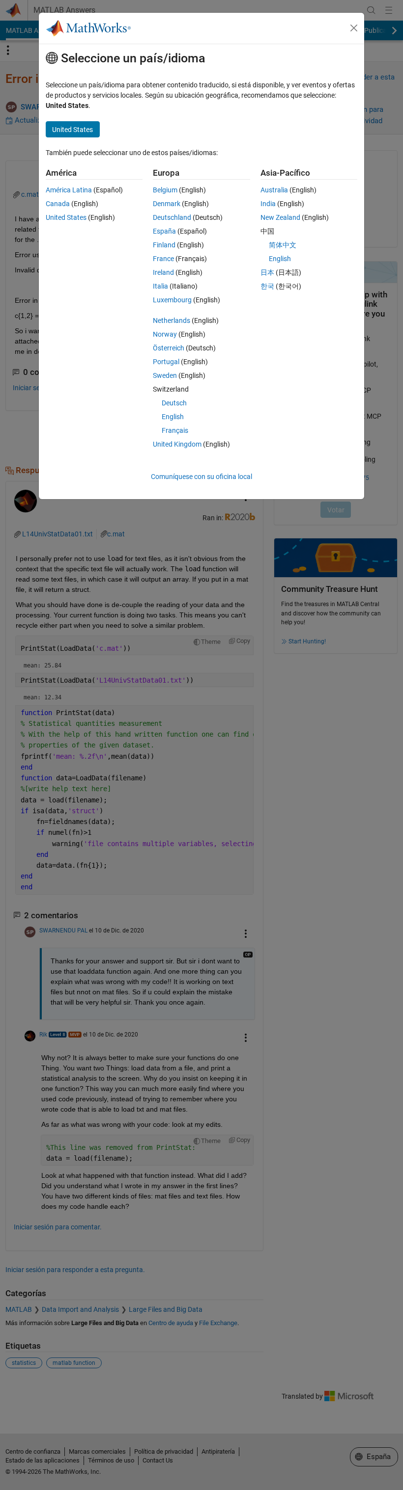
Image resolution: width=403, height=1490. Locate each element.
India (268, 204)
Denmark (166, 204)
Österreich (168, 348)
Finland (164, 245)
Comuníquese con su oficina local (201, 476)
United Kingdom (177, 444)
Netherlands (171, 320)
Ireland (163, 272)
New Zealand (280, 217)
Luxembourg (172, 300)
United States (66, 217)
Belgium (165, 190)
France (163, 259)
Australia (274, 190)
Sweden (165, 375)
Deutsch (174, 403)
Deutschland (172, 217)
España (164, 231)
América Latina (69, 190)
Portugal (166, 362)
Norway (165, 334)
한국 (267, 286)
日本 (267, 272)
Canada (58, 204)
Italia (160, 286)
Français (175, 430)
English (173, 417)
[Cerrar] (354, 28)
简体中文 (282, 245)
